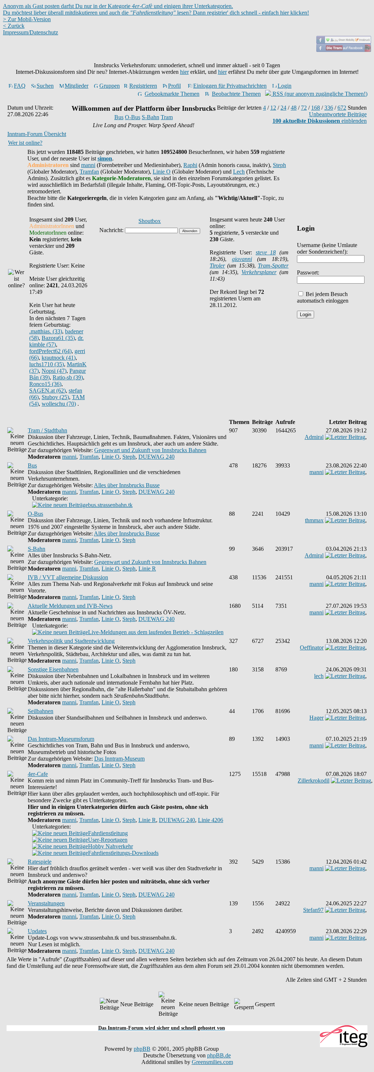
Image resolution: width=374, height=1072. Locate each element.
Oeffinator (312, 647)
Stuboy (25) (55, 397)
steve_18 (266, 252)
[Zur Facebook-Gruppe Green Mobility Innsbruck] (343, 42)
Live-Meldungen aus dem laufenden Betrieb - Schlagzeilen (156, 632)
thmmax (314, 520)
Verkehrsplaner (258, 272)
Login (284, 86)
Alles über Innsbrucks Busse (127, 485)
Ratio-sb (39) (68, 377)
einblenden (319, 121)
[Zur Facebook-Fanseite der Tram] (343, 50)
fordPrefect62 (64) (50, 351)
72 (304, 108)
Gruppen (109, 86)
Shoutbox (149, 221)
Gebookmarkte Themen (172, 94)
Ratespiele (39, 862)
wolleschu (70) (59, 404)
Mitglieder (76, 86)
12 (273, 108)
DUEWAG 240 (156, 457)
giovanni (242, 259)
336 (328, 108)
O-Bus (132, 117)
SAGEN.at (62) (47, 390)
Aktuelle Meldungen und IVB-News (70, 606)
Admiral (314, 437)
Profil (174, 86)
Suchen (45, 86)
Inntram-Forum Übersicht (36, 134)
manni (88, 165)
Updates (37, 931)
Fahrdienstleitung (108, 833)
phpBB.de (219, 1055)
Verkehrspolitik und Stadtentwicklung (71, 641)
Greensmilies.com (212, 1062)
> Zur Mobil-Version (27, 19)
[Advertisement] (187, 1021)
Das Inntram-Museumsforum (61, 739)
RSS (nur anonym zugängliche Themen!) (319, 94)
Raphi (190, 165)
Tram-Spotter (273, 265)
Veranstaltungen (46, 903)
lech (319, 676)
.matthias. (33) (45, 331)
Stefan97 (313, 910)
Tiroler (217, 265)
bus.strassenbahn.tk (110, 505)
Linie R (147, 568)
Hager (316, 718)
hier (184, 72)
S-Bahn (150, 117)
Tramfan (89, 171)
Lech (239, 171)
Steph (279, 165)
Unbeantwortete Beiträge (338, 114)
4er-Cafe (38, 774)
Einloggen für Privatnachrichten (230, 86)
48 (294, 108)
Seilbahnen (40, 711)
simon (105, 158)
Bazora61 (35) (58, 338)
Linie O (162, 171)
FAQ (20, 86)
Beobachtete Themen (236, 94)
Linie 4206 (210, 820)
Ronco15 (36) (45, 384)
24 (283, 108)
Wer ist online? (25, 143)
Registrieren (143, 86)
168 (315, 108)
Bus (118, 117)
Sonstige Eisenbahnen (53, 669)
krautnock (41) (59, 358)
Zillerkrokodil (313, 780)
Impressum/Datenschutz (30, 32)
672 (341, 108)
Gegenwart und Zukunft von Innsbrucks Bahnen (150, 450)
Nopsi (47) (54, 371)
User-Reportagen (107, 840)
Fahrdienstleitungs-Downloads (123, 853)
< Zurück (13, 26)
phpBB (142, 1049)
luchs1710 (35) (46, 364)
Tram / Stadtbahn (47, 430)
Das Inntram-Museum (119, 758)
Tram (167, 117)
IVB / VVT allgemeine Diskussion (68, 577)
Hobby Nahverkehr (110, 846)
